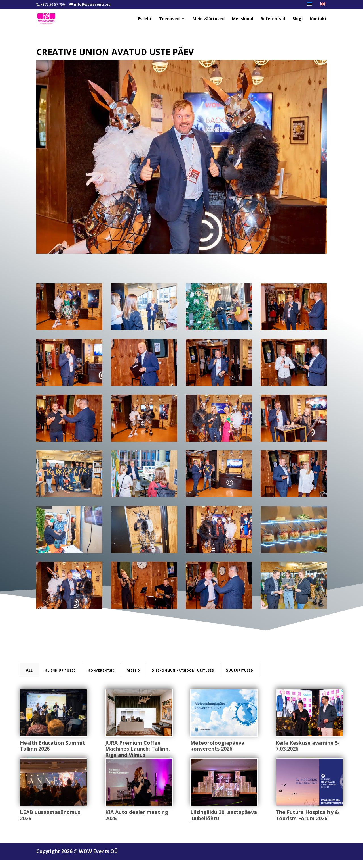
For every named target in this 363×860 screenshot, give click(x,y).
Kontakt (318, 19)
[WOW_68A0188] (219, 330)
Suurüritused (239, 670)
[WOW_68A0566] (69, 441)
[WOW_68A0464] (69, 385)
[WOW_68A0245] (294, 608)
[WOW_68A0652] (144, 497)
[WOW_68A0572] (294, 385)
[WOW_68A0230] (144, 553)
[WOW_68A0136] (69, 608)
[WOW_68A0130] (69, 330)
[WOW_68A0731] (294, 441)
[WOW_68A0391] (69, 553)
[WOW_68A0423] (144, 330)
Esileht (145, 19)
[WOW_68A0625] (144, 608)
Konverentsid (101, 670)
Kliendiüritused (60, 670)
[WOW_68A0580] (219, 608)
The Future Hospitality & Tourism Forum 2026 (307, 815)
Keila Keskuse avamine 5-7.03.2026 (308, 745)
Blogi (297, 19)
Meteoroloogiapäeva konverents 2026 (217, 745)
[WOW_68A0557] (294, 330)
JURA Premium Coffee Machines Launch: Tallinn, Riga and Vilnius (137, 748)
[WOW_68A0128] (144, 441)
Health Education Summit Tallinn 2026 (52, 745)
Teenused (169, 19)
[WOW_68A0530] (219, 497)
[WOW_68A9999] (69, 497)
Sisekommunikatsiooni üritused (183, 670)
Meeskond (242, 19)
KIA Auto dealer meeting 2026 (136, 815)
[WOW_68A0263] (219, 441)
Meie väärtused (209, 19)
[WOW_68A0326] (219, 553)
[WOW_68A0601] (219, 385)
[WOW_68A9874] (294, 553)
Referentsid (273, 19)
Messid (133, 670)
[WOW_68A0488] (144, 385)
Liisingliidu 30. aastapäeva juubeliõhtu (223, 815)
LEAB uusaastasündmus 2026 (50, 815)
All (29, 670)
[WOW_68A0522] (294, 497)
